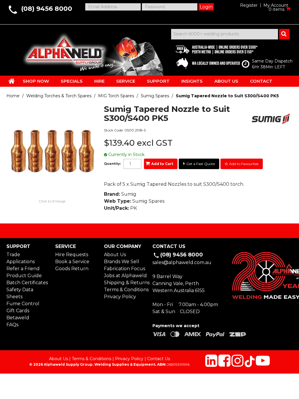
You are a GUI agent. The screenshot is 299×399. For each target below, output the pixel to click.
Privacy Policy (120, 296)
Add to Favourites (243, 164)
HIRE (99, 81)
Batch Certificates (27, 282)
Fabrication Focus (124, 268)
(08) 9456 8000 (46, 9)
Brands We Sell (121, 261)
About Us (115, 254)
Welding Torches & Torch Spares (58, 95)
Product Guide (24, 275)
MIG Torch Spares (116, 95)
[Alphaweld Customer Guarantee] (211, 55)
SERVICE (125, 81)
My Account (275, 5)
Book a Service (72, 261)
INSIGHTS (192, 81)
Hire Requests (71, 254)
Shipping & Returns (125, 282)
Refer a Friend (23, 268)
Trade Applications (20, 258)
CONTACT (261, 81)
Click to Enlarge (52, 201)
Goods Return (71, 268)
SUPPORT (158, 81)
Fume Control (22, 303)
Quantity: (112, 163)
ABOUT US (226, 81)
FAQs (12, 324)
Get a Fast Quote (200, 164)
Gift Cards (17, 310)
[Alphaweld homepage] (64, 49)
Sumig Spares (155, 95)
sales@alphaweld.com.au (181, 262)
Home (13, 95)
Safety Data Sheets (19, 293)
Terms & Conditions (125, 289)
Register (249, 5)
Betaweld (17, 317)
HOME (11, 81)
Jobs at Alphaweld (125, 275)
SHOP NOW (36, 81)
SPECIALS (72, 81)
